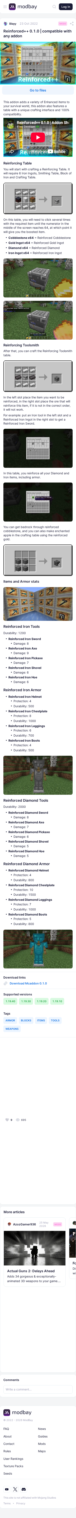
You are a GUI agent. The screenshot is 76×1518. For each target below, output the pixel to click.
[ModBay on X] (15, 1489)
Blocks (26, 1020)
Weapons (12, 1028)
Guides (43, 1436)
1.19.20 (41, 1001)
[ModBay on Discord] (23, 1489)
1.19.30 (26, 1001)
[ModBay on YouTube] (6, 1489)
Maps (42, 1451)
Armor (10, 1020)
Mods (63, 23)
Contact (8, 1443)
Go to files (38, 90)
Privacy (20, 1503)
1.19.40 (10, 1001)
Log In (65, 6)
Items (41, 1020)
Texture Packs (13, 1466)
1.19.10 (57, 1001)
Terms (7, 1503)
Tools (55, 1020)
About (7, 1436)
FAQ (6, 1429)
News (42, 1429)
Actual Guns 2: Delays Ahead (31, 1271)
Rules (7, 1451)
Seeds (7, 1473)
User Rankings (13, 1458)
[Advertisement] (38, 1077)
